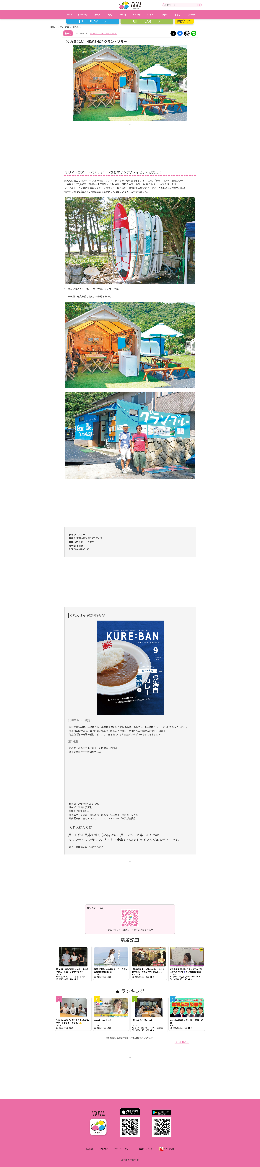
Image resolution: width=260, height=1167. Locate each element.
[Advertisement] (130, 145)
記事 (67, 27)
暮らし (75, 27)
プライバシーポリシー (123, 1149)
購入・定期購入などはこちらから (86, 847)
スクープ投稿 (169, 1149)
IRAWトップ (56, 27)
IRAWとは (90, 1149)
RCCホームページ (145, 1149)
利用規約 (104, 1149)
